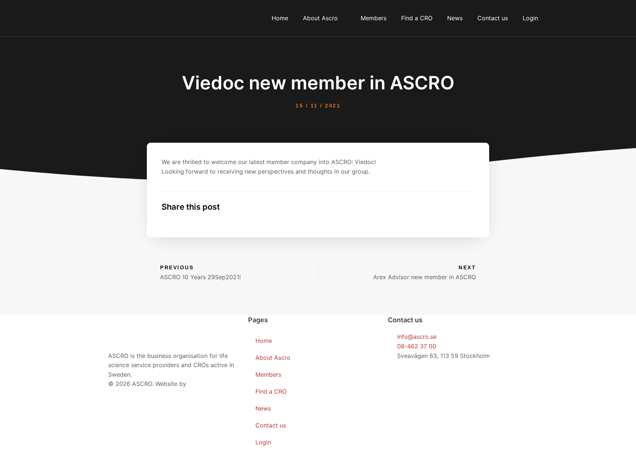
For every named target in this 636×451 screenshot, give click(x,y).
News (455, 18)
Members (373, 18)
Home (280, 18)
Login (530, 18)
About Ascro (320, 18)
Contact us (492, 18)
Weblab (198, 383)
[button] (394, 207)
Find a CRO (416, 18)
